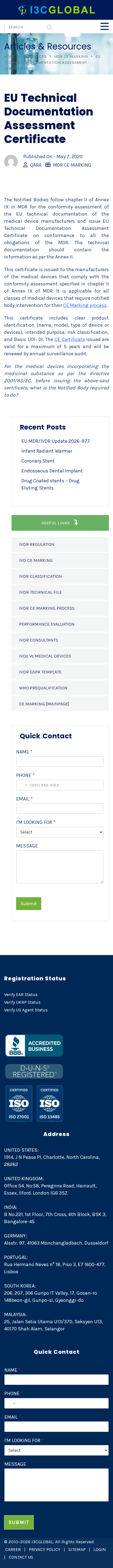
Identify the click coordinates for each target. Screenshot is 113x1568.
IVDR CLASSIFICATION (40, 576)
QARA (35, 165)
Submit (28, 904)
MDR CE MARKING (71, 56)
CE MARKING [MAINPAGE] (44, 703)
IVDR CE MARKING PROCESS (47, 608)
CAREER (13, 1549)
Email (24, 799)
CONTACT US (21, 1557)
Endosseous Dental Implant (52, 471)
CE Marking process (85, 305)
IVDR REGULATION (37, 544)
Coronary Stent (38, 461)
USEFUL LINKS (56, 523)
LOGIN (100, 1549)
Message (27, 846)
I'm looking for (35, 822)
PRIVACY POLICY (44, 1549)
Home (10, 56)
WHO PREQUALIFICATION (43, 688)
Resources (35, 56)
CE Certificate (70, 339)
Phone (25, 775)
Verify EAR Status (21, 994)
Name (24, 752)
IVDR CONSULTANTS (38, 640)
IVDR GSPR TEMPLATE (40, 672)
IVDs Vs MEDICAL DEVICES (45, 656)
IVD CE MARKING (36, 560)
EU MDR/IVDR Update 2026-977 (55, 441)
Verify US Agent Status (26, 1010)
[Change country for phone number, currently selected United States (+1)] (22, 785)
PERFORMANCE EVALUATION (47, 624)
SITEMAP (77, 1549)
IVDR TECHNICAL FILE (40, 592)
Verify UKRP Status (22, 1002)
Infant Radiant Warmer (46, 451)
